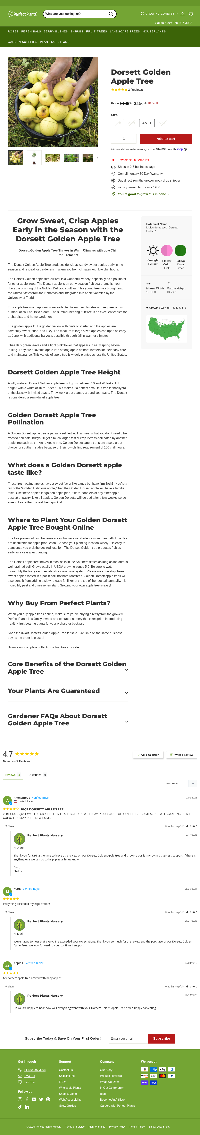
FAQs (62, 1081)
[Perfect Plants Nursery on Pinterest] (48, 1099)
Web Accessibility (70, 1099)
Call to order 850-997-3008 (173, 23)
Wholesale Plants (70, 1087)
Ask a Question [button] (150, 754)
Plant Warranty (96, 1126)
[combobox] (80, 14)
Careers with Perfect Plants (117, 1105)
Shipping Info (67, 1075)
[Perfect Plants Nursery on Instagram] (20, 1099)
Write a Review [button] (183, 754)
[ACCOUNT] (183, 14)
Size (114, 115)
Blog (103, 1093)
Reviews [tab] (10, 775)
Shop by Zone (68, 1093)
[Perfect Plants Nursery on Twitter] (41, 1099)
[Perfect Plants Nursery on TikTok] (20, 1106)
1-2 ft (117, 123)
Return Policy (137, 1126)
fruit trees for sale (67, 647)
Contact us (66, 1069)
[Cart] (191, 14)
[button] (188, 826)
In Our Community (112, 1087)
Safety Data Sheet (159, 1126)
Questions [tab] (35, 775)
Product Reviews (111, 1075)
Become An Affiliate (112, 1099)
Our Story (106, 1069)
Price (115, 103)
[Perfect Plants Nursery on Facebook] (27, 1099)
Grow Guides (67, 1105)
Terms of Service (75, 1126)
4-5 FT (147, 123)
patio (105, 392)
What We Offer (109, 1081)
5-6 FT (163, 123)
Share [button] (11, 826)
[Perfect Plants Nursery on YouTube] (34, 1099)
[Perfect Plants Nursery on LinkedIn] (27, 1106)
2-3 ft (131, 123)
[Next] (95, 158)
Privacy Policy (117, 1126)
